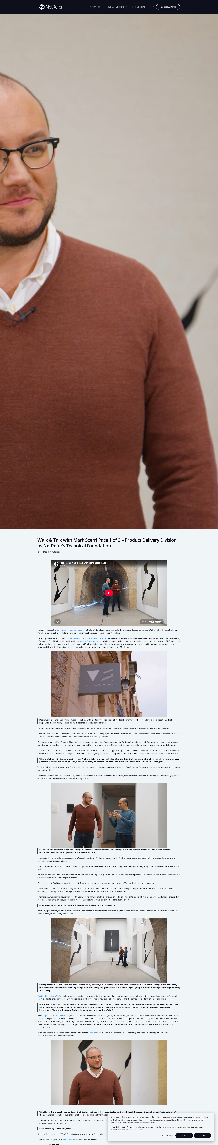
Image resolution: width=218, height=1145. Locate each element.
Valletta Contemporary (89, 641)
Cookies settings (166, 1135)
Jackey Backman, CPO (95, 984)
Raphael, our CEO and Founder (56, 1015)
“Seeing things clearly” (47, 996)
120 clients (93, 1033)
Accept (184, 1135)
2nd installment (52, 1134)
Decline (202, 1135)
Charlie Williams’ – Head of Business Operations (86, 638)
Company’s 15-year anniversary (70, 630)
